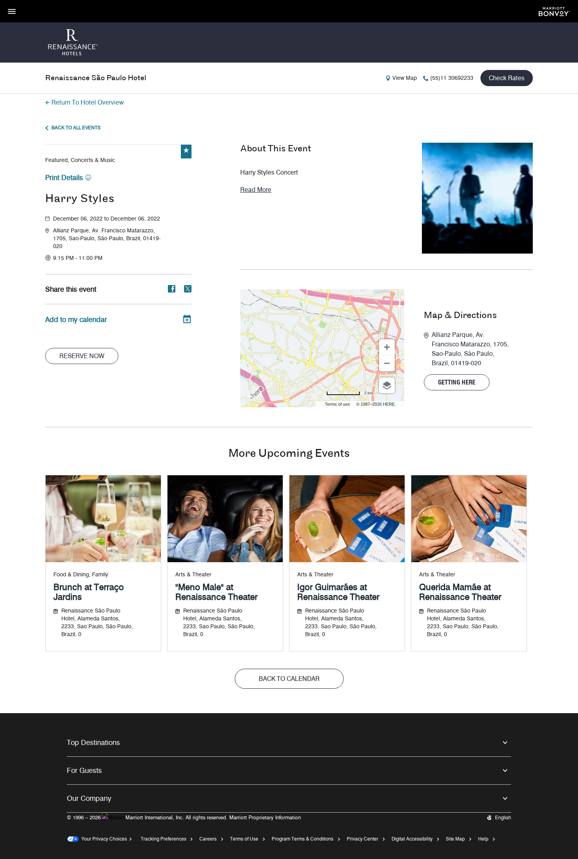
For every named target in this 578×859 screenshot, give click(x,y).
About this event (275, 149)
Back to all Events (76, 128)
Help (483, 839)
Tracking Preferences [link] (163, 839)
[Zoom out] (387, 363)
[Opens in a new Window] (554, 11)
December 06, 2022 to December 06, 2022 (106, 218)
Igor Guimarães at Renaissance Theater (338, 592)
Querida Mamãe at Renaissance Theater (460, 592)
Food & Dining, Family (80, 574)
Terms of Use (244, 839)
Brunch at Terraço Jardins (88, 592)
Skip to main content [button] (25, 4)
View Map (404, 78)
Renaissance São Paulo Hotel (95, 78)
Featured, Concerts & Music (80, 160)
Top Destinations (93, 742)
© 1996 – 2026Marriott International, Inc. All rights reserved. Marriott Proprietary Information (184, 817)
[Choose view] (387, 385)
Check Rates (507, 78)
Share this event (70, 289)
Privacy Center (362, 839)
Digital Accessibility (412, 839)
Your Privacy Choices (103, 839)
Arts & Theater (193, 574)
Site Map (455, 839)
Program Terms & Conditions (302, 839)
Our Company (89, 798)
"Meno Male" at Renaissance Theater (216, 592)
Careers (208, 839)
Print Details (64, 177)
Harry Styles (79, 199)
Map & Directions (460, 315)
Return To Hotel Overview (88, 102)
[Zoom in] (387, 347)
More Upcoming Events (289, 454)
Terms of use (337, 404)
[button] (122, 238)
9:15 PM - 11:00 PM (78, 258)
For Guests (84, 770)
